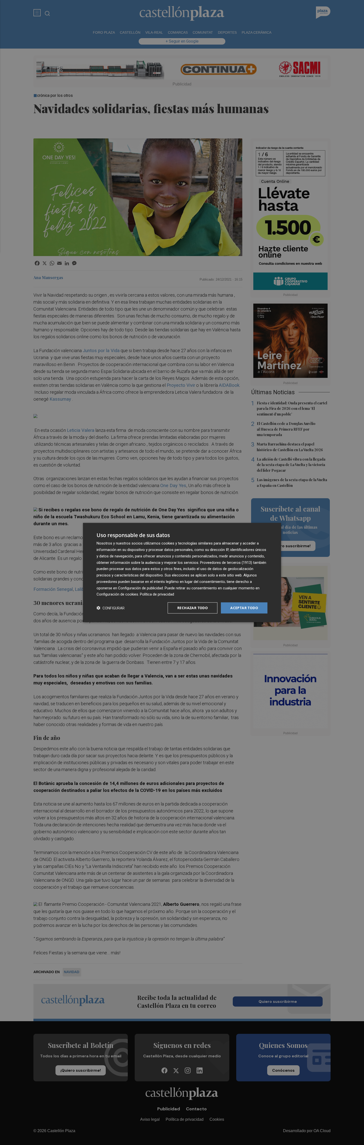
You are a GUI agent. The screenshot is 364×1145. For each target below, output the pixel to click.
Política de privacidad (157, 594)
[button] (111, 608)
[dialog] (182, 572)
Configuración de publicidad (140, 588)
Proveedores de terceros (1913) (226, 562)
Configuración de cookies (117, 594)
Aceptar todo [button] (244, 607)
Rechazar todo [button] (192, 607)
